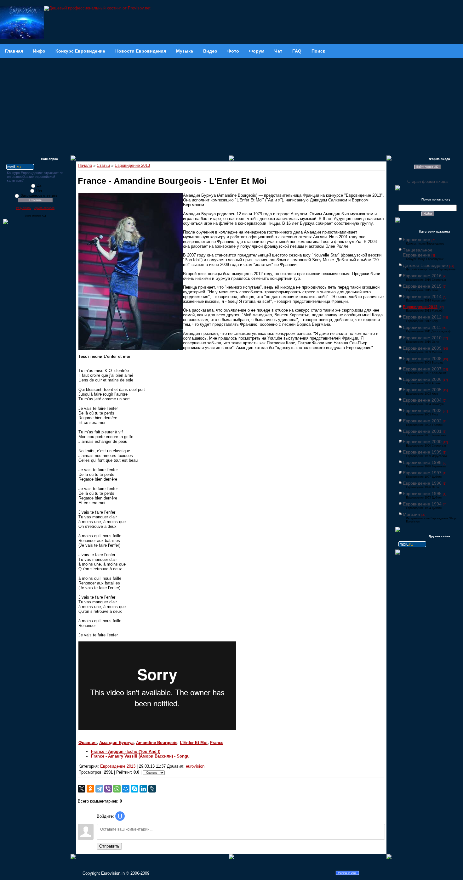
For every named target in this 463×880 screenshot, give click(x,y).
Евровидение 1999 (422, 451)
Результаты (23, 208)
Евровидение (416, 239)
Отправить (109, 846)
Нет (39, 190)
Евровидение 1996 (422, 483)
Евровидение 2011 (422, 327)
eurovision (195, 766)
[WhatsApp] (117, 789)
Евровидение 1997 (422, 472)
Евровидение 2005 (422, 389)
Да (39, 185)
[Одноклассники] (90, 789)
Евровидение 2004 (422, 400)
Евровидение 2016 (422, 275)
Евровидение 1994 (422, 503)
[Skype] (134, 789)
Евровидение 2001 (422, 431)
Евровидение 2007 (422, 368)
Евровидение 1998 (422, 462)
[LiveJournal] (152, 789)
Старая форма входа (427, 181)
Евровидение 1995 (422, 493)
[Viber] (108, 789)
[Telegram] (99, 789)
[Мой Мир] (125, 789)
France (216, 742)
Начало (85, 165)
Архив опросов (44, 208)
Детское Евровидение (425, 265)
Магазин (411, 514)
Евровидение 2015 (422, 286)
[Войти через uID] (120, 816)
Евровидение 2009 (422, 348)
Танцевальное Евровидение (417, 252)
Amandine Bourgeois (156, 742)
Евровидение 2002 (422, 420)
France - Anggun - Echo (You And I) (125, 751)
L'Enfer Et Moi (194, 742)
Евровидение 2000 (422, 441)
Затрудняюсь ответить (39, 195)
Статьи (103, 165)
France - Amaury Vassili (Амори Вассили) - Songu (140, 756)
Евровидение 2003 (422, 410)
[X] (81, 789)
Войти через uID (427, 166)
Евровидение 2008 (422, 358)
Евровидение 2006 (422, 379)
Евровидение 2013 (132, 165)
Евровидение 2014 (422, 296)
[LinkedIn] (143, 789)
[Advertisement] (231, 105)
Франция (87, 742)
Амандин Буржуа (116, 742)
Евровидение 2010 (422, 337)
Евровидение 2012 (422, 316)
